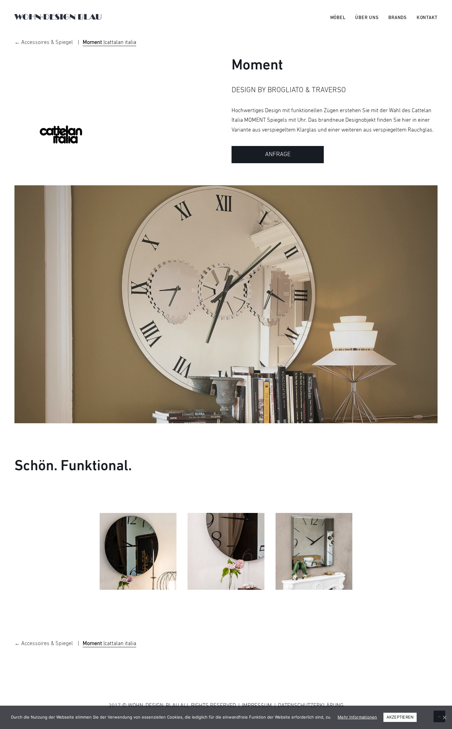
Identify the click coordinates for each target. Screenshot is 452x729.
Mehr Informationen (357, 717)
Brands (397, 18)
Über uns (367, 18)
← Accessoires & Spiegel (44, 42)
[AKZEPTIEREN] (444, 717)
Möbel (338, 18)
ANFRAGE (278, 154)
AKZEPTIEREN (400, 717)
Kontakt (427, 18)
